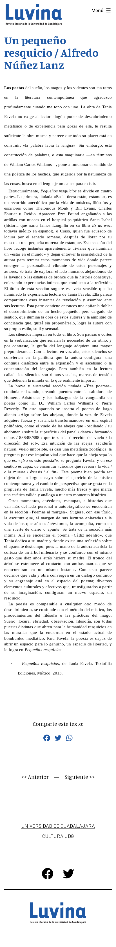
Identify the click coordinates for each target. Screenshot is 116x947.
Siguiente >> (80, 776)
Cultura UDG (58, 836)
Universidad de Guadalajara (58, 826)
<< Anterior (35, 776)
